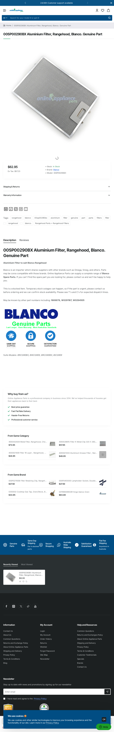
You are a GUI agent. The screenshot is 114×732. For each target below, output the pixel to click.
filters (99, 218)
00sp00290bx (40, 218)
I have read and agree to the (26, 698)
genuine (74, 218)
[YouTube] (35, 606)
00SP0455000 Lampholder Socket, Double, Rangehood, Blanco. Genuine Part (78, 481)
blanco (28, 218)
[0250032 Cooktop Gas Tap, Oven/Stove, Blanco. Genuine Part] (52, 493)
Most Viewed (27, 564)
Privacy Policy (52, 723)
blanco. (28, 223)
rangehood (16, 218)
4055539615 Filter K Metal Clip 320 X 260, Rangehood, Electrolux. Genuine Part (78, 442)
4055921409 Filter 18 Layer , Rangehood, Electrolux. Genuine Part (28, 453)
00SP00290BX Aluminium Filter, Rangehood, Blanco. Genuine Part (30, 574)
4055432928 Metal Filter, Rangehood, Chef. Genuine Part (28, 442)
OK (104, 719)
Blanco (56, 170)
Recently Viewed (10, 564)
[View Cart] (108, 10)
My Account (46, 624)
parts (91, 218)
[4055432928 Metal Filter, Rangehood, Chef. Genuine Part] (52, 443)
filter (65, 218)
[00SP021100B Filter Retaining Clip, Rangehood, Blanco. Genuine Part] (52, 482)
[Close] (111, 3)
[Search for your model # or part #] (109, 18)
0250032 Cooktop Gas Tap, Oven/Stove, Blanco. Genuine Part (28, 492)
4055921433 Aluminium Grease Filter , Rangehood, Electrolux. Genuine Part (78, 453)
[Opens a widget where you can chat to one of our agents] (103, 727)
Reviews (24, 240)
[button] (25, 2)
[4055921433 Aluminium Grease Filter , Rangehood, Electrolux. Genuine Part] (102, 454)
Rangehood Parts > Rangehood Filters (52, 223)
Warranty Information (12, 195)
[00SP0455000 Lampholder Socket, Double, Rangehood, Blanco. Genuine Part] (102, 482)
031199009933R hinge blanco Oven (74, 492)
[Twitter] (21, 606)
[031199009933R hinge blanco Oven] (102, 493)
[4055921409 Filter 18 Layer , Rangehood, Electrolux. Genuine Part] (52, 454)
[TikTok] (28, 606)
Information (9, 624)
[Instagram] (14, 606)
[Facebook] (6, 606)
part (83, 218)
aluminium (55, 218)
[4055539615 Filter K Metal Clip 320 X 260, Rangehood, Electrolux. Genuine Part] (102, 443)
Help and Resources (87, 624)
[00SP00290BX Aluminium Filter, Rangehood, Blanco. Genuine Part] (11, 577)
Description (9, 240)
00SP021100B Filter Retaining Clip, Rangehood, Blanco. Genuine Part (28, 481)
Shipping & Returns (11, 186)
